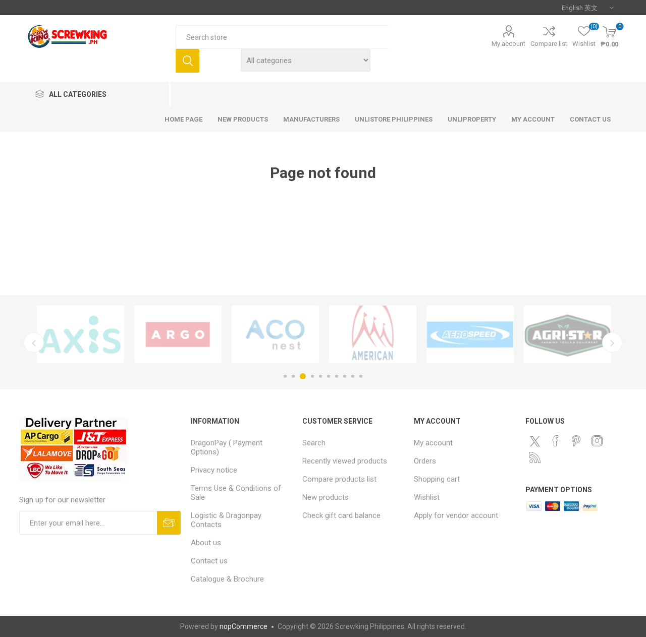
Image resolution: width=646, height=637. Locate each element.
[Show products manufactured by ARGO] (178, 334)
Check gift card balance (341, 515)
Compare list (548, 43)
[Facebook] (556, 441)
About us (206, 542)
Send (169, 523)
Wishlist (427, 497)
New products (325, 497)
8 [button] (344, 376)
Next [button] (612, 342)
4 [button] (312, 376)
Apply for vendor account (456, 515)
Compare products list (339, 479)
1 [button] (285, 376)
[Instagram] (597, 441)
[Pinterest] (576, 441)
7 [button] (336, 376)
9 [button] (352, 376)
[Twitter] (535, 441)
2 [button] (293, 376)
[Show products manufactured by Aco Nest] (275, 334)
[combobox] (282, 37)
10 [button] (360, 376)
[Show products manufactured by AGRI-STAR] (567, 334)
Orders (425, 461)
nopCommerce (243, 626)
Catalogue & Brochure (227, 579)
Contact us (209, 560)
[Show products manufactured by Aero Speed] (470, 334)
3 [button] (303, 376)
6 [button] (328, 376)
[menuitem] (241, 447)
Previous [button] (34, 342)
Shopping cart (437, 479)
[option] (80, 334)
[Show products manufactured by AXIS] (80, 334)
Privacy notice (214, 470)
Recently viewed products (344, 461)
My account (508, 43)
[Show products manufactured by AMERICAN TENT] (372, 334)
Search (187, 61)
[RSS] (535, 457)
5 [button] (320, 376)
